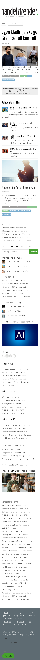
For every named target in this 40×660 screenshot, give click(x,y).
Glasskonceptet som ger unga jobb (15, 413)
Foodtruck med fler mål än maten (14, 521)
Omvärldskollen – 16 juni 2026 (18, 271)
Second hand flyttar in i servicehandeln (16, 544)
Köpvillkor (7, 638)
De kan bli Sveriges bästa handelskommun (17, 541)
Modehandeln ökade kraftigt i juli (14, 583)
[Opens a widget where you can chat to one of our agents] (8, 656)
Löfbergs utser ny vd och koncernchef (16, 428)
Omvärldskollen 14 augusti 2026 (19, 261)
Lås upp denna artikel (10, 93)
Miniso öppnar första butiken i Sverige (16, 297)
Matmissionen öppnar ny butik (13, 528)
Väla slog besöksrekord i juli (12, 403)
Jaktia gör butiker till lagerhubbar (14, 586)
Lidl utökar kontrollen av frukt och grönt (16, 554)
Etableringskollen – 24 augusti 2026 (15, 237)
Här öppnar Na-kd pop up (11, 385)
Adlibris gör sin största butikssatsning (15, 382)
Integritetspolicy (10, 642)
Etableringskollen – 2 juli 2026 (13, 410)
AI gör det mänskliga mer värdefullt (15, 284)
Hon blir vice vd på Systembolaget (14, 438)
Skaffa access (7, 88)
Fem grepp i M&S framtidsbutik (13, 452)
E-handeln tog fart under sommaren (15, 228)
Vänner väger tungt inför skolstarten (15, 570)
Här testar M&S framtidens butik (14, 287)
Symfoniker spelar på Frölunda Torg (15, 557)
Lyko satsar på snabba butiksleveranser (16, 240)
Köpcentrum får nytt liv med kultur (15, 231)
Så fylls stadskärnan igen (11, 449)
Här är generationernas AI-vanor (14, 293)
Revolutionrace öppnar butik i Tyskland (16, 564)
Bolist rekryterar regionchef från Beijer (16, 234)
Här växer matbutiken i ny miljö (13, 280)
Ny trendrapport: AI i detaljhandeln (17, 321)
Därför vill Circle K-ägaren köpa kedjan (16, 456)
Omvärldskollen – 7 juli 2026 (17, 266)
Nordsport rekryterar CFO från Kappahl (17, 435)
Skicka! (34, 251)
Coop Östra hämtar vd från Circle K (15, 432)
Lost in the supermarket (16, 316)
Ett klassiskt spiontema (15, 306)
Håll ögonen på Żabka (15, 311)
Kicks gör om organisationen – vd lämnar (17, 593)
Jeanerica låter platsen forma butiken (16, 369)
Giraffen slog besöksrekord (12, 589)
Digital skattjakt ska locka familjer (14, 407)
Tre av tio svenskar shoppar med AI (15, 290)
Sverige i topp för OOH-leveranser (15, 465)
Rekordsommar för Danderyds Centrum (17, 547)
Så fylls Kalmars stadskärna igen (13, 560)
